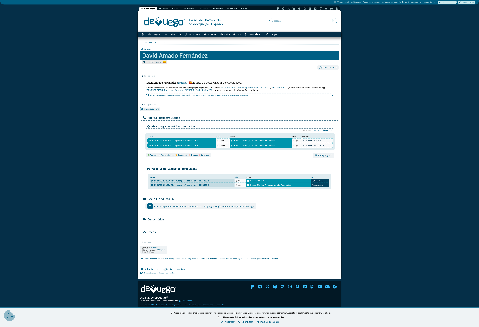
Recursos (194, 34)
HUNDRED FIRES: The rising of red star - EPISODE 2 (174, 140)
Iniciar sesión (448, 2)
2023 (285, 87)
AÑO (236, 177)
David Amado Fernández (263, 140)
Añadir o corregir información (164, 269)
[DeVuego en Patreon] (277, 8)
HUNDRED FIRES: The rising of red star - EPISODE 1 (170, 90)
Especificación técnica (206, 305)
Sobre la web (145, 305)
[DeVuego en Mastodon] (299, 8)
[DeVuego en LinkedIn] (315, 8)
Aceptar (229, 321)
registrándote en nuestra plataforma (258, 258)
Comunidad (254, 34)
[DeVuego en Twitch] (320, 8)
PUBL (218, 137)
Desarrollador (318, 181)
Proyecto (274, 34)
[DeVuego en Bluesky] (293, 8)
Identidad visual (190, 305)
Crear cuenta (467, 2)
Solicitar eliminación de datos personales (158, 273)
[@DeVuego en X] (288, 8)
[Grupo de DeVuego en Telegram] (283, 8)
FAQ (152, 305)
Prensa (211, 34)
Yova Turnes (186, 300)
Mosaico (328, 130)
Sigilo (296, 141)
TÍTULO (150, 137)
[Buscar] (333, 20)
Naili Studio (276, 87)
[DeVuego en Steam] (336, 8)
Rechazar (246, 321)
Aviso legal (160, 305)
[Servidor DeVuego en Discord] (331, 8)
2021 (211, 90)
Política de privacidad (174, 305)
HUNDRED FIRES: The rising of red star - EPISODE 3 (244, 87)
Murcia (182, 82)
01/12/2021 (155, 248)
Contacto (220, 305)
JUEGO (152, 177)
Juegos (155, 34)
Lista (318, 130)
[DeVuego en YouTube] (326, 8)
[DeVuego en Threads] (309, 8)
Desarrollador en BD (151, 109)
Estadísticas (232, 34)
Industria (174, 34)
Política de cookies (269, 321)
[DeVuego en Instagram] (304, 8)
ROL (312, 177)
